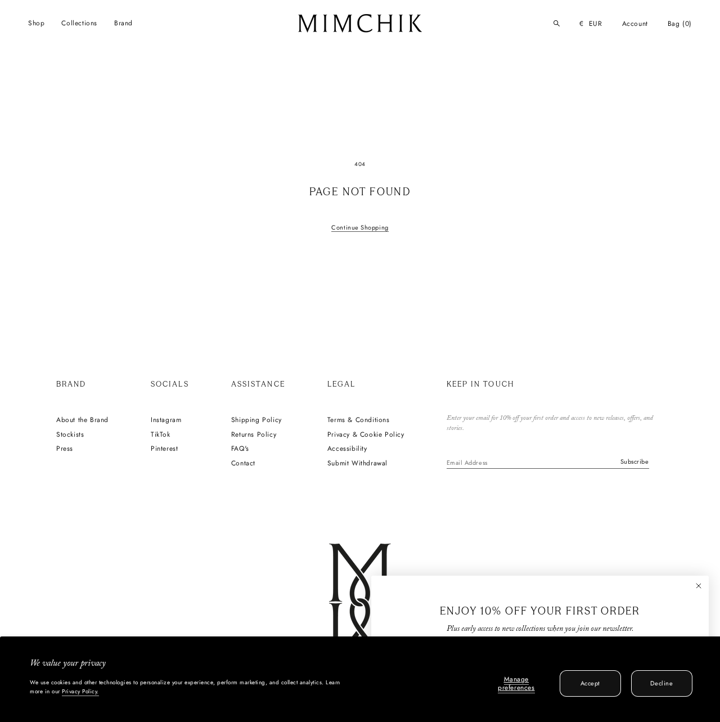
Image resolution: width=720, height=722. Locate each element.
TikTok (160, 435)
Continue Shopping (359, 227)
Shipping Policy (256, 420)
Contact (243, 463)
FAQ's (240, 449)
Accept (590, 683)
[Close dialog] (698, 585)
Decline (661, 683)
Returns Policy (253, 435)
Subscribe (634, 461)
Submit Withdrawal (357, 463)
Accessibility (347, 449)
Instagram (166, 420)
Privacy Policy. (80, 691)
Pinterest (164, 449)
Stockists (70, 435)
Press (64, 449)
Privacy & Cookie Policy (365, 435)
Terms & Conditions (358, 420)
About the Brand (82, 420)
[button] (36, 23)
